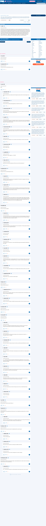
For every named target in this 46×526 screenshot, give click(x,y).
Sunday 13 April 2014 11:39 (6, 291)
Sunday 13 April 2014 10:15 (6, 93)
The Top (14, 3)
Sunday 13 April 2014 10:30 (6, 418)
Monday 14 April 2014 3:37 (6, 138)
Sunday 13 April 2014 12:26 (6, 224)
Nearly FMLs (23, 3)
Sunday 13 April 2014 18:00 (6, 110)
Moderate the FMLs (39, 1)
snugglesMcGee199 (6, 273)
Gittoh (4, 194)
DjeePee (2, 408)
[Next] (20, 474)
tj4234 (5, 331)
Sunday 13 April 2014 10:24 (6, 324)
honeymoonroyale (6, 108)
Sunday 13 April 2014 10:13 (3, 170)
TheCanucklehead (6, 100)
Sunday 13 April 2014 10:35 (3, 459)
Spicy (6, 3)
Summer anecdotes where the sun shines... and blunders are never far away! (11, 39)
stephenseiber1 (3, 168)
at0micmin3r (5, 298)
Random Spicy (10, 3)
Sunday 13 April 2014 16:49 (6, 358)
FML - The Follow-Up (18, 3)
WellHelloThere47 (6, 289)
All (0, 3)
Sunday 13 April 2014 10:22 (3, 316)
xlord (4, 117)
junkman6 (5, 466)
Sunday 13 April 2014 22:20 (6, 275)
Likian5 (5, 136)
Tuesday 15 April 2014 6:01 (6, 385)
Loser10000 (5, 152)
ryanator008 (5, 265)
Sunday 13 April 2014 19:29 (6, 128)
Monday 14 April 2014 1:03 (6, 196)
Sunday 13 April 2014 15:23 (6, 186)
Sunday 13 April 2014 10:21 (6, 102)
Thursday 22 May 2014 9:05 (6, 393)
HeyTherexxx (5, 441)
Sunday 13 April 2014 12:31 (6, 349)
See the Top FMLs (38, 64)
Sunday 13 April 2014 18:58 (6, 233)
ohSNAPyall (5, 433)
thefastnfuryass (6, 239)
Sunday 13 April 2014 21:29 (6, 267)
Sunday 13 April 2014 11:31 (6, 435)
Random (3, 3)
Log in (45, 1)
